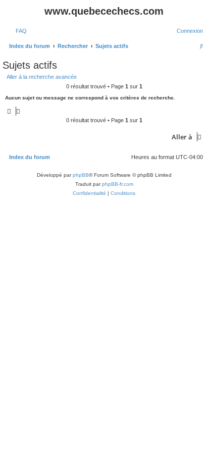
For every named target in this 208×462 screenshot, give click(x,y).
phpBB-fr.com (117, 184)
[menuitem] (19, 31)
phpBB (81, 175)
